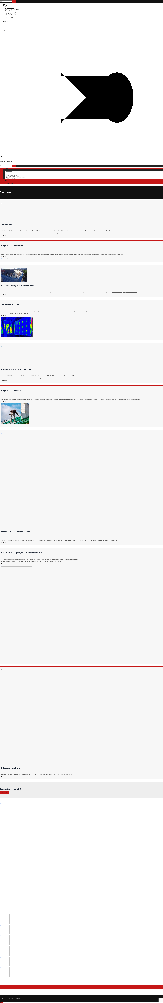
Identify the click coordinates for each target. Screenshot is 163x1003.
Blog (3, 20)
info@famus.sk (3, 158)
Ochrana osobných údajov (5, 983)
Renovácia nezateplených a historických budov (13, 16)
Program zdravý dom (6, 21)
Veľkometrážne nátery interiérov (11, 14)
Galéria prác (5, 18)
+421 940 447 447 (4, 156)
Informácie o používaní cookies (6, 981)
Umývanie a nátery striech (10, 13)
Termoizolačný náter (8, 10)
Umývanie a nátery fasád (9, 8)
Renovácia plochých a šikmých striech (12, 9)
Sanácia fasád (7, 6)
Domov (4, 4)
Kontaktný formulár (6, 22)
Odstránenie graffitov (9, 17)
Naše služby (5, 5)
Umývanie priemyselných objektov (11, 12)
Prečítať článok (4, 235)
